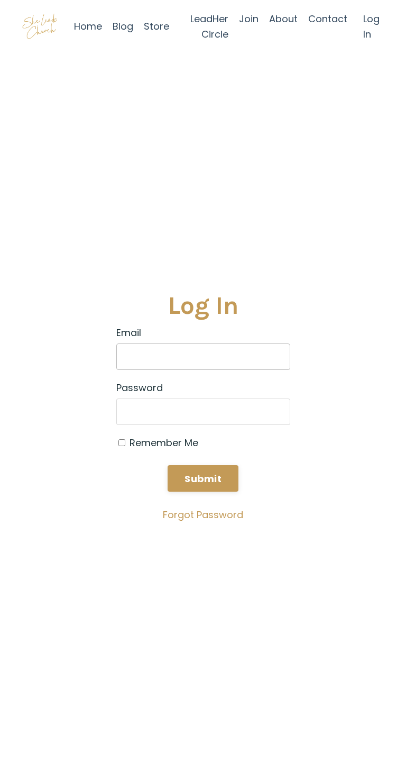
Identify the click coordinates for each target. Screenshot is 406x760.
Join (249, 18)
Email (128, 332)
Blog (123, 26)
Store (156, 26)
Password (139, 387)
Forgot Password (203, 514)
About (283, 18)
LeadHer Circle (209, 26)
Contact (327, 18)
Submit (203, 478)
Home (88, 26)
